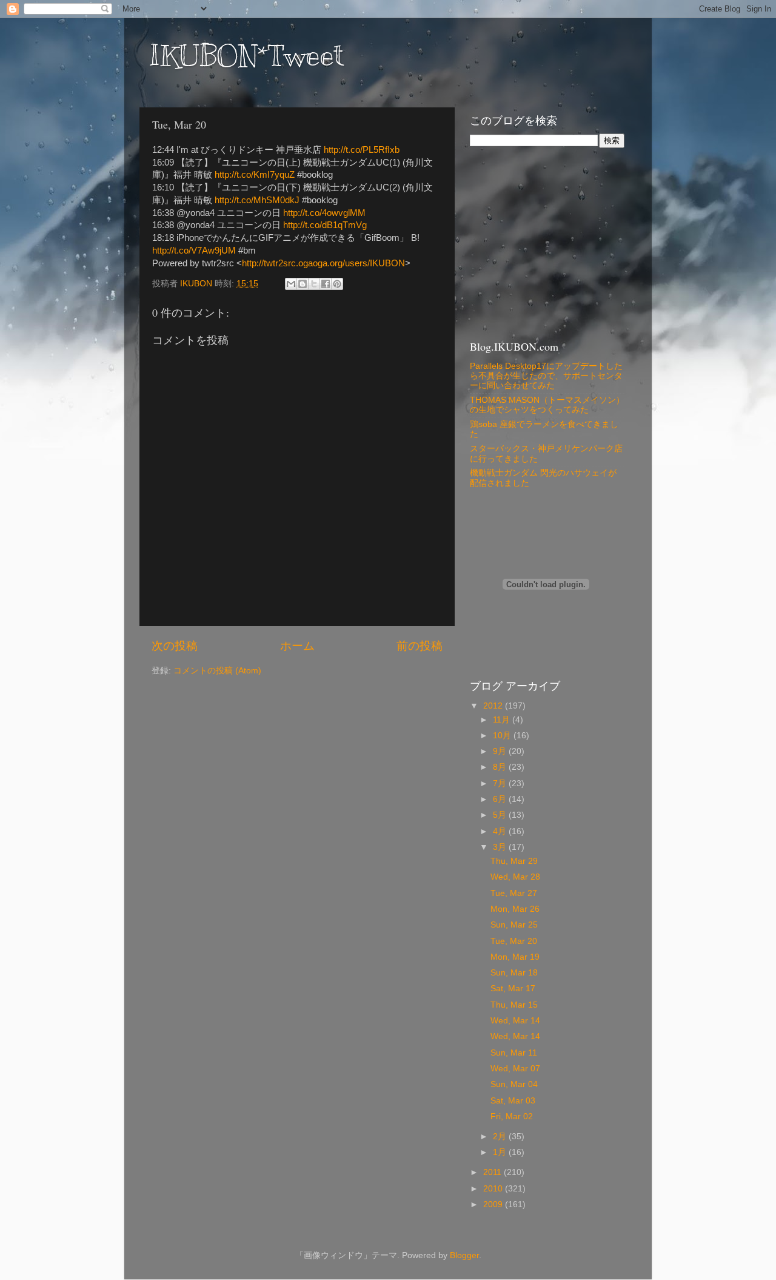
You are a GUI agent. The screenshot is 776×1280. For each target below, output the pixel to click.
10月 (503, 735)
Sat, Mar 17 (512, 988)
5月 (501, 815)
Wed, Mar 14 (515, 1020)
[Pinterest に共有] (337, 284)
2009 (494, 1204)
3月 (501, 847)
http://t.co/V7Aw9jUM (194, 250)
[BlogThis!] (302, 284)
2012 (494, 705)
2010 (494, 1188)
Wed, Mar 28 (515, 876)
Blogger (464, 1255)
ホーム (297, 645)
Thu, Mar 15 (514, 1004)
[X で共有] (314, 284)
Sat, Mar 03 (512, 1100)
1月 (501, 1152)
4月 (501, 831)
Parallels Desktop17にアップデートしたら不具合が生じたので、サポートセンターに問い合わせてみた (546, 376)
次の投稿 (175, 645)
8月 (501, 767)
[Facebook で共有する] (325, 284)
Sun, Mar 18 (514, 972)
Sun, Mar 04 (514, 1084)
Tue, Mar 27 (513, 893)
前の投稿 (419, 645)
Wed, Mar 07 (515, 1068)
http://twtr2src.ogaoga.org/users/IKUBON (323, 263)
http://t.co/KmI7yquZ (255, 175)
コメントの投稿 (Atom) (217, 670)
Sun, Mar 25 (514, 924)
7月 (501, 783)
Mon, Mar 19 (515, 957)
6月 (501, 799)
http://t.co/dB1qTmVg (325, 225)
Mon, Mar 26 (515, 909)
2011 (493, 1172)
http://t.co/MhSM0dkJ (257, 200)
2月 (501, 1136)
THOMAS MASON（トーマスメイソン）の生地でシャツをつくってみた (547, 405)
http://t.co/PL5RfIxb (362, 150)
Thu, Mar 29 (514, 861)
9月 (501, 751)
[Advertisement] (545, 242)
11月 (502, 719)
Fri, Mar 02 (511, 1116)
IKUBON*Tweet (246, 56)
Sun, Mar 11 (513, 1052)
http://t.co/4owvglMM (324, 213)
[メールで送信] (291, 284)
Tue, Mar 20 (513, 941)
